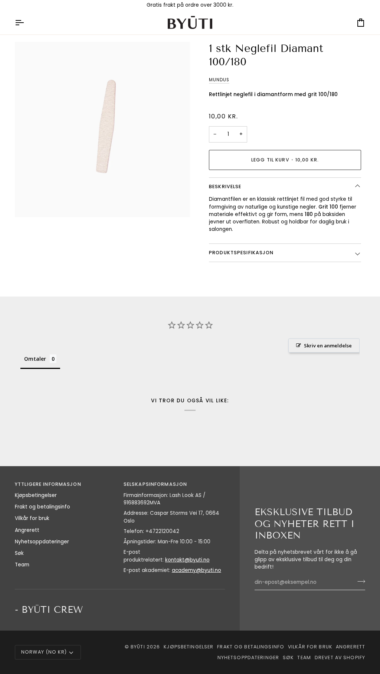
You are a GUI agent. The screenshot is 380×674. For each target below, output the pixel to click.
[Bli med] (359, 582)
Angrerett (27, 530)
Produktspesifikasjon (241, 252)
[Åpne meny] (26, 22)
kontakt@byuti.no (187, 559)
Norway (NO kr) (44, 652)
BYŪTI (138, 647)
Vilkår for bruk (32, 518)
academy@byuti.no (196, 570)
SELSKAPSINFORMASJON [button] (155, 484)
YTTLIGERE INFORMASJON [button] (48, 484)
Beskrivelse (225, 186)
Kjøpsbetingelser (36, 495)
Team (22, 564)
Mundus (219, 80)
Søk (19, 553)
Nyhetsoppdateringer (42, 541)
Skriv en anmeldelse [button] (328, 345)
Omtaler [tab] (35, 358)
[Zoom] (28, 203)
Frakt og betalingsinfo (42, 506)
